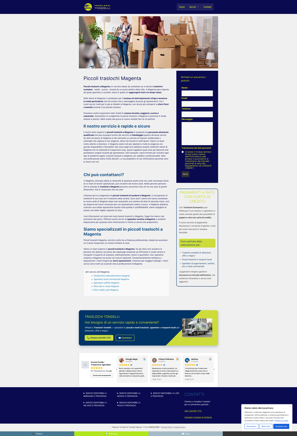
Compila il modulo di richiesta (198, 417)
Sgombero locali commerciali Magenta (111, 279)
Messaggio (188, 119)
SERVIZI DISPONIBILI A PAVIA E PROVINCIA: (128, 404)
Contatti (207, 7)
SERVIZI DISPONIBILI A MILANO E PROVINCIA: (95, 404)
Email (185, 98)
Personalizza (251, 426)
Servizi (192, 7)
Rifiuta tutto (265, 426)
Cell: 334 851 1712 (193, 411)
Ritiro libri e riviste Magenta (106, 286)
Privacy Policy (167, 427)
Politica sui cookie (281, 421)
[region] (266, 417)
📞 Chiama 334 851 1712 (99, 338)
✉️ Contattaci (125, 338)
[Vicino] (290, 406)
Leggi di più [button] (123, 379)
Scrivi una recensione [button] (102, 375)
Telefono (187, 108)
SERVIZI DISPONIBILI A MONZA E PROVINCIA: (128, 394)
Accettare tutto (281, 426)
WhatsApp (111, 433)
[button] (117, 369)
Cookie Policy (179, 427)
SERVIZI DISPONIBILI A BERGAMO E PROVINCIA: (95, 394)
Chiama (37, 433)
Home (182, 7)
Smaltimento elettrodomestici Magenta (112, 276)
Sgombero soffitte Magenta (106, 283)
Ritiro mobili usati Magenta (106, 290)
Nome (185, 88)
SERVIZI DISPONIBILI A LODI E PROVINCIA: (165, 394)
